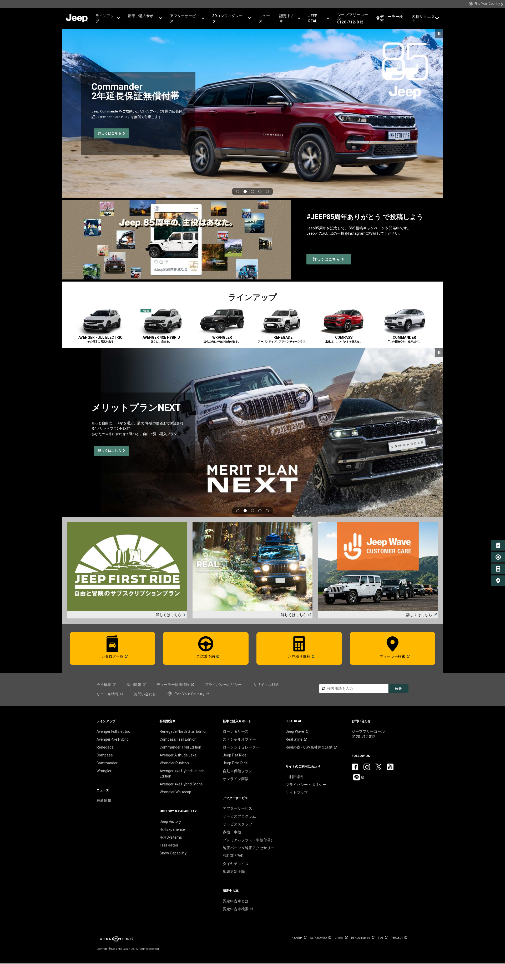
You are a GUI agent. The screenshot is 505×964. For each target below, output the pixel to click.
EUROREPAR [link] (233, 856)
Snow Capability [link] (173, 853)
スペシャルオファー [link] (239, 739)
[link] (486, 4)
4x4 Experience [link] (172, 829)
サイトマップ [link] (297, 792)
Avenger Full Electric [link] (113, 731)
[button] (108, 18)
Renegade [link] (105, 747)
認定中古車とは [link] (236, 901)
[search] (353, 688)
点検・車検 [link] (232, 832)
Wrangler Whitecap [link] (175, 792)
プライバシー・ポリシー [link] (306, 785)
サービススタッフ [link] (237, 824)
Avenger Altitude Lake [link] (178, 755)
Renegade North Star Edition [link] (184, 731)
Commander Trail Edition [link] (180, 747)
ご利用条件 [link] (295, 777)
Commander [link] (107, 763)
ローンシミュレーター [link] (241, 747)
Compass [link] (105, 755)
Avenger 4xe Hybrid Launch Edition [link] (182, 773)
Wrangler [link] (104, 771)
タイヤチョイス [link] (236, 864)
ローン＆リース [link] (236, 731)
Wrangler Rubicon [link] (174, 763)
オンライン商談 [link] (236, 779)
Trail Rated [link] (169, 845)
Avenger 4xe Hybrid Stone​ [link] (181, 784)
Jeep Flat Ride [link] (234, 755)
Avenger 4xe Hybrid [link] (113, 739)
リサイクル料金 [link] (266, 684)
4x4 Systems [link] (171, 837)
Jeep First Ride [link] (235, 763)
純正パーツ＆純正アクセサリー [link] (248, 848)
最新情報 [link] (104, 800)
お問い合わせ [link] (145, 694)
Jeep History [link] (170, 821)
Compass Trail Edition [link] (178, 739)
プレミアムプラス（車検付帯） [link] (248, 840)
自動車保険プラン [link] (237, 771)
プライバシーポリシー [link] (223, 684)
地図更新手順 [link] (234, 871)
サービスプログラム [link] (239, 816)
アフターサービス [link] (237, 808)
